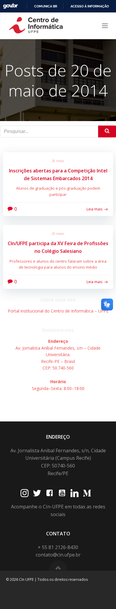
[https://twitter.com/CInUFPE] (37, 493)
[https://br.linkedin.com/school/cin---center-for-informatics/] (74, 493)
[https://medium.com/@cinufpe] (87, 493)
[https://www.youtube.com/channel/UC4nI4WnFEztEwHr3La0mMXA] (62, 493)
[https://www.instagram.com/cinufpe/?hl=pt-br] (25, 493)
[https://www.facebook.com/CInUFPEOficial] (50, 493)
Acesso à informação (89, 6)
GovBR (10, 6)
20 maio (58, 160)
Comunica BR (45, 6)
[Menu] (105, 26)
